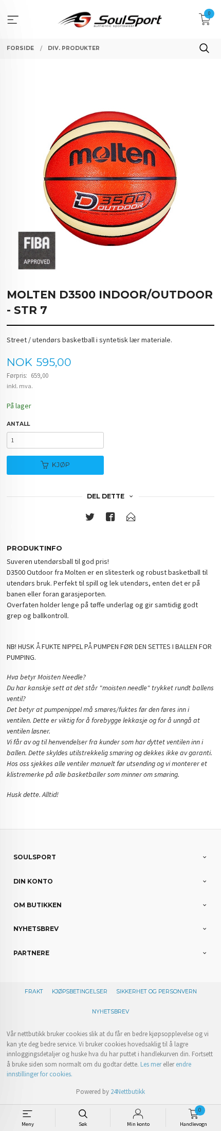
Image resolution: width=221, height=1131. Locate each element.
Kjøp (61, 465)
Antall (18, 424)
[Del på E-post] (131, 519)
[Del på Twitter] (90, 519)
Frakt (34, 991)
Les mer (150, 1064)
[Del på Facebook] (110, 519)
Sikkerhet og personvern (156, 991)
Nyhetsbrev (110, 1011)
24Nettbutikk (127, 1091)
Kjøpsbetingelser (79, 991)
